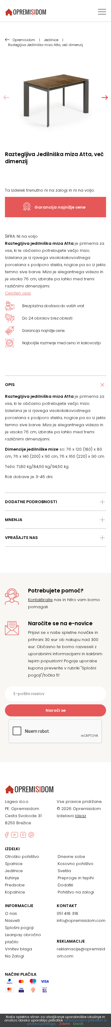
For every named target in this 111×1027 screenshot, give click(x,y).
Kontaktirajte (40, 600)
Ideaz (80, 816)
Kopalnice (15, 892)
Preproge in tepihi (76, 878)
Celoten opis (18, 293)
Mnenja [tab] (13, 520)
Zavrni (64, 1023)
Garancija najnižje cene (60, 207)
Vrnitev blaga (18, 949)
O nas (11, 913)
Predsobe (15, 885)
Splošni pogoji (19, 928)
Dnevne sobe (71, 856)
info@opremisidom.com (81, 920)
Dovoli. (78, 1023)
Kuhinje (12, 878)
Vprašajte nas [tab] (21, 538)
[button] (105, 97)
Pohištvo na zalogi (76, 892)
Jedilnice (14, 871)
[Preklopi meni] (102, 12)
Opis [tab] (10, 385)
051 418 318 (67, 913)
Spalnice (14, 864)
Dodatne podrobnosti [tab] (31, 502)
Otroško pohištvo (22, 856)
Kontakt (67, 905)
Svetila (64, 871)
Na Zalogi (14, 956)
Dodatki (65, 885)
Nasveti (12, 920)
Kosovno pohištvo (75, 864)
